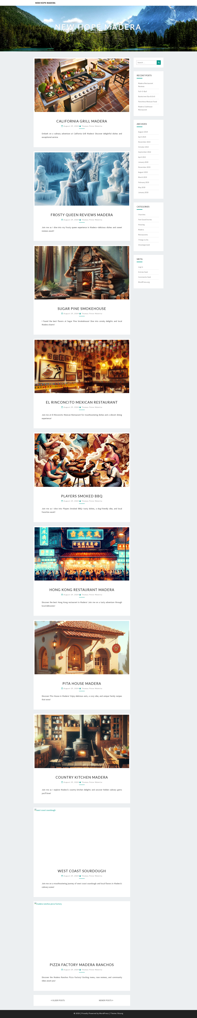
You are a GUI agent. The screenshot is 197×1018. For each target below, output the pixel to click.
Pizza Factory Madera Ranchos (82, 965)
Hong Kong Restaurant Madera (81, 590)
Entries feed (143, 272)
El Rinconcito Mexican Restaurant (82, 402)
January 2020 (143, 162)
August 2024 (143, 132)
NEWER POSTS (105, 1000)
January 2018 (143, 192)
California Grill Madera (81, 121)
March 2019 (142, 177)
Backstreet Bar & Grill (146, 96)
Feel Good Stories (145, 219)
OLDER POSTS (58, 1000)
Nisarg (120, 1013)
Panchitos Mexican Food (147, 101)
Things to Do (143, 240)
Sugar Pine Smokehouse (82, 308)
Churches (141, 214)
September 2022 (144, 152)
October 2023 (143, 147)
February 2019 (143, 182)
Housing (141, 224)
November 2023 (144, 142)
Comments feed (144, 277)
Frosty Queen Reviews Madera (82, 215)
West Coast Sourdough (82, 871)
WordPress (104, 1013)
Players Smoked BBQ (81, 496)
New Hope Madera (45, 2)
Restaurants (143, 234)
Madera (141, 229)
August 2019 (143, 172)
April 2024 (142, 137)
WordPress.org (144, 282)
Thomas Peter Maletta (92, 126)
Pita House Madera (81, 683)
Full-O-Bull (142, 91)
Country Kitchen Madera (82, 777)
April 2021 (142, 157)
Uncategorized (144, 245)
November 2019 (144, 167)
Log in (140, 267)
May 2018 (141, 187)
